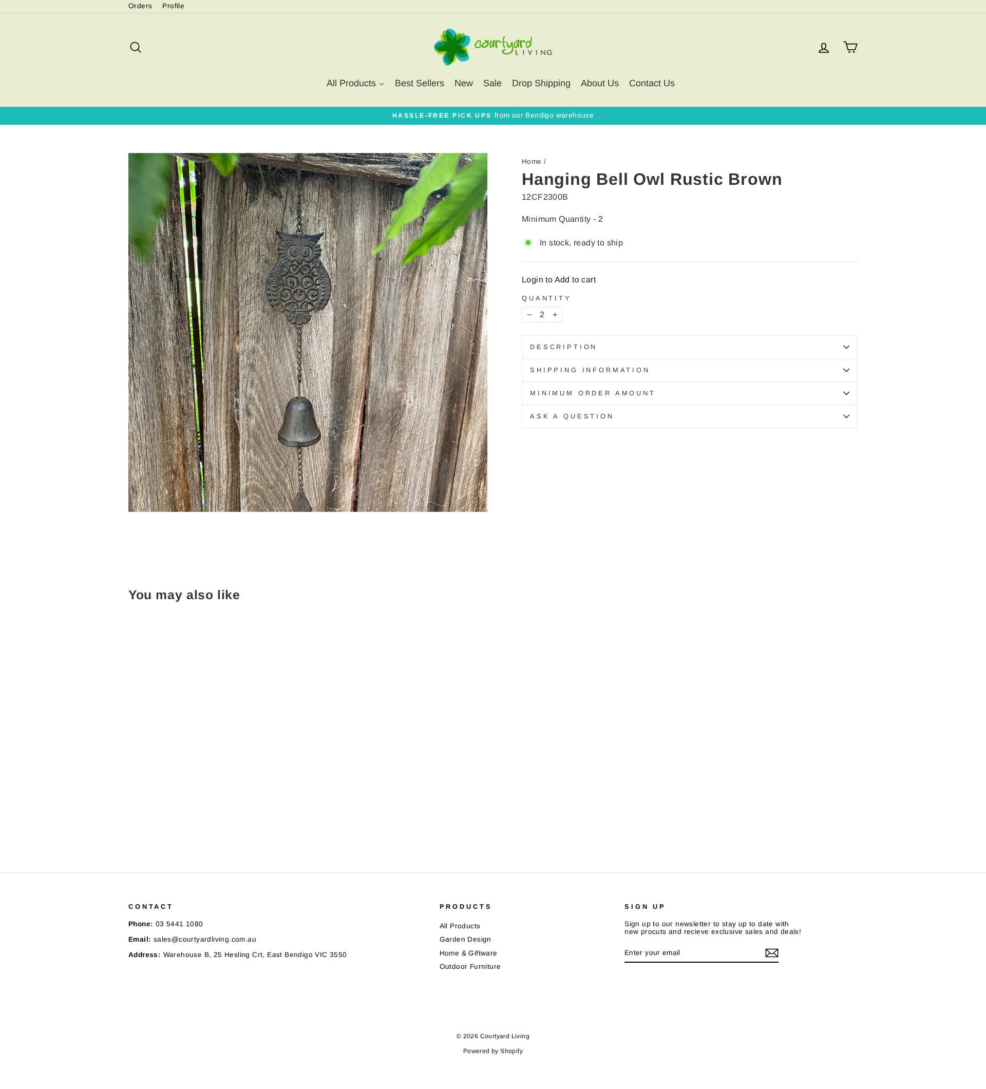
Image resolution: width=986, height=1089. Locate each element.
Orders (140, 6)
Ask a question (572, 416)
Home (532, 161)
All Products (460, 926)
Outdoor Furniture (470, 966)
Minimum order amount (593, 393)
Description (563, 347)
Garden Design (465, 939)
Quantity (547, 298)
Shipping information (590, 370)
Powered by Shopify (493, 1051)
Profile (173, 6)
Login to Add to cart (559, 279)
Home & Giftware (469, 953)
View (215, 790)
